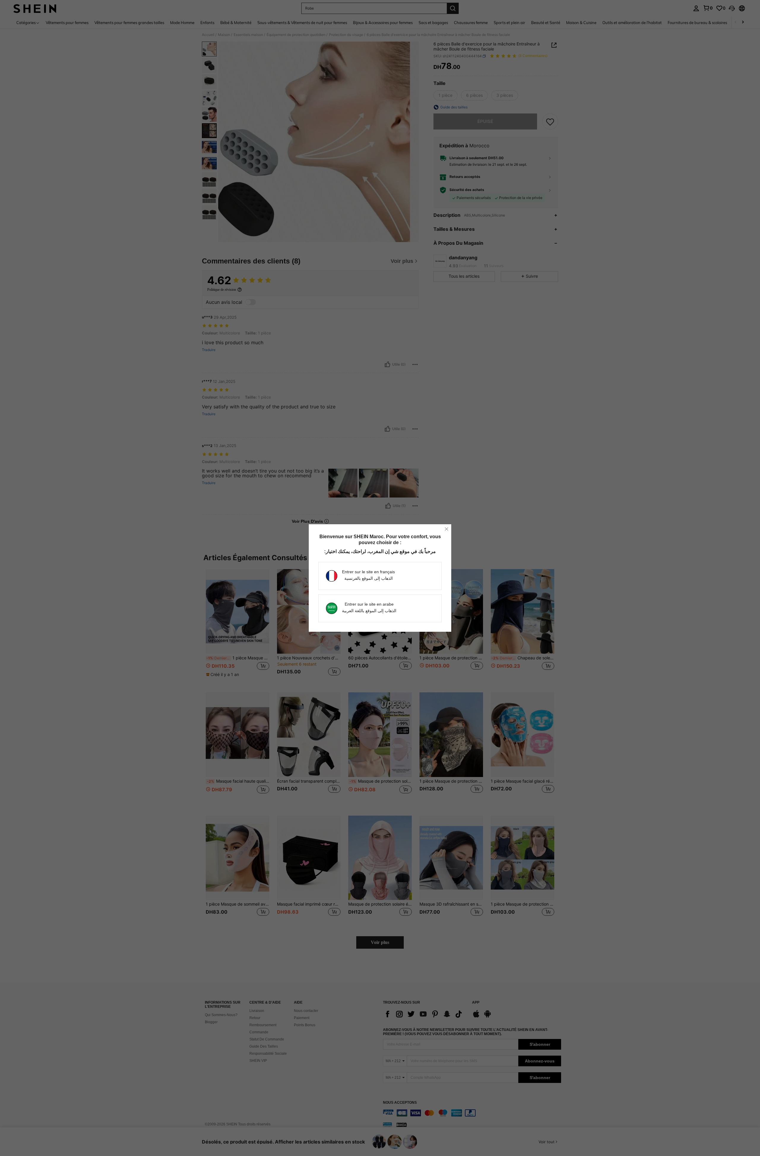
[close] (446, 529)
